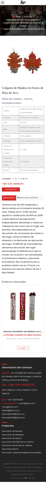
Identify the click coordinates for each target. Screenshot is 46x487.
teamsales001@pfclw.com (13, 414)
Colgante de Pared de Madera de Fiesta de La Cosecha (23, 24)
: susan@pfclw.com (18, 403)
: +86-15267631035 (12, 399)
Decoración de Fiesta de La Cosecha (22, 19)
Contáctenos (11, 189)
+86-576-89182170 (13, 184)
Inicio (18, 16)
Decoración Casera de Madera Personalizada (21, 452)
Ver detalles (22, 348)
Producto (28, 16)
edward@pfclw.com (10, 410)
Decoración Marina (10, 449)
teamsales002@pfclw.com (13, 417)
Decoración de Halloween (13, 434)
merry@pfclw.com (10, 407)
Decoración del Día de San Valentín (17, 445)
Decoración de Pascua (11, 438)
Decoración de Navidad (12, 431)
